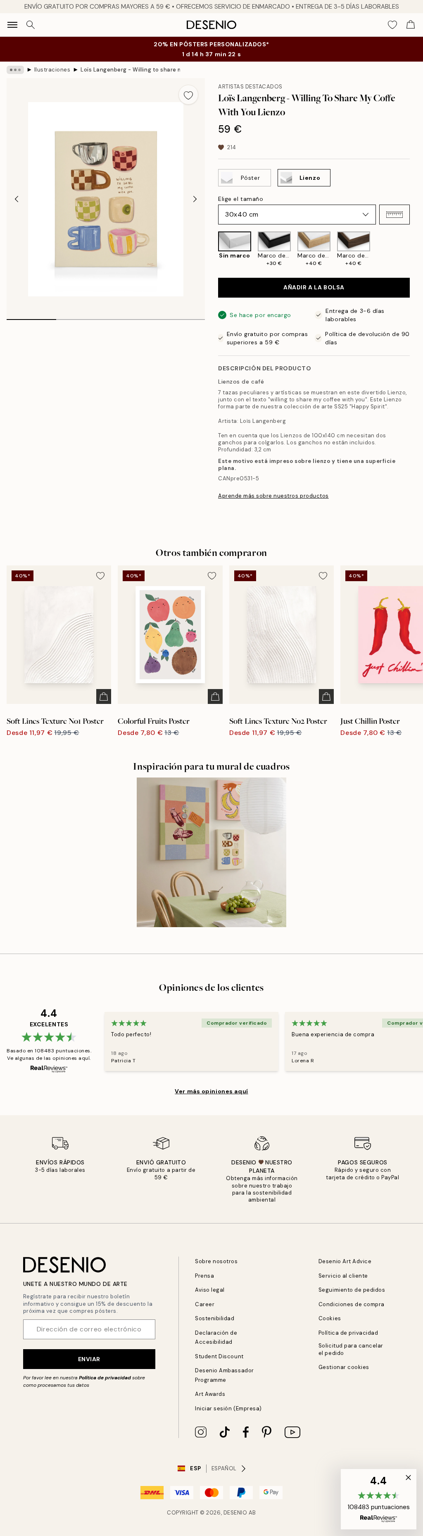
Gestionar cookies (343, 1367)
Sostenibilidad (214, 1318)
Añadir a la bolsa (314, 287)
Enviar (89, 1359)
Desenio (235, 1512)
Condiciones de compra (351, 1304)
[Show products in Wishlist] (392, 25)
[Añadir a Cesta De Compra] (103, 696)
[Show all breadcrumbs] (15, 70)
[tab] (31, 316)
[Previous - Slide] (16, 199)
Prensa (204, 1275)
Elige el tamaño (240, 199)
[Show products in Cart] (411, 25)
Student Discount (219, 1356)
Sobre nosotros (216, 1261)
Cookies (329, 1318)
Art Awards (210, 1394)
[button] (394, 214)
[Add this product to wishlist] (188, 95)
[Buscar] (30, 25)
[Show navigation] (12, 25)
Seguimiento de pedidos (351, 1289)
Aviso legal (210, 1289)
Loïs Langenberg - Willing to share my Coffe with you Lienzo (130, 69)
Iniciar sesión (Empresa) (228, 1408)
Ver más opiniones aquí (211, 1091)
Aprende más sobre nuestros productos (273, 495)
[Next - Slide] (195, 199)
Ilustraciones (52, 69)
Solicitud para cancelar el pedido (350, 1349)
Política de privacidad (105, 1377)
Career (204, 1304)
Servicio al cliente (343, 1275)
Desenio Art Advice (344, 1261)
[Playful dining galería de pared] (211, 852)
